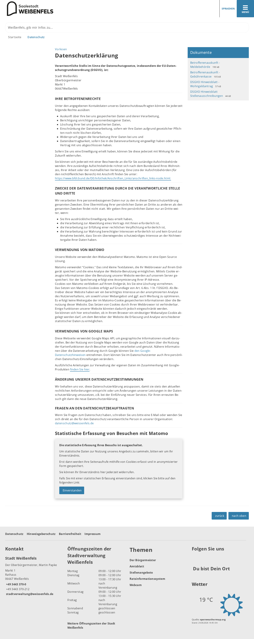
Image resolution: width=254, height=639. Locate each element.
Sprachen (228, 8)
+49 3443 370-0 (15, 584)
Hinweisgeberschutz (41, 534)
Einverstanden (72, 490)
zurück (219, 516)
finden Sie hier (80, 369)
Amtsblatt (137, 566)
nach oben (239, 516)
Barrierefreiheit (70, 534)
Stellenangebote (141, 572)
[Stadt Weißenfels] (33, 576)
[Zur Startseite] (62, 8)
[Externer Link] (195, 557)
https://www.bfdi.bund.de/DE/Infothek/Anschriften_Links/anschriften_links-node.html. (113, 178)
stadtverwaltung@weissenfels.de (29, 594)
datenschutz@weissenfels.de (74, 423)
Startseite (14, 37)
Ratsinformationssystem (147, 579)
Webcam (136, 585)
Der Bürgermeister (143, 560)
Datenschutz (36, 37)
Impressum (92, 534)
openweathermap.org (213, 619)
